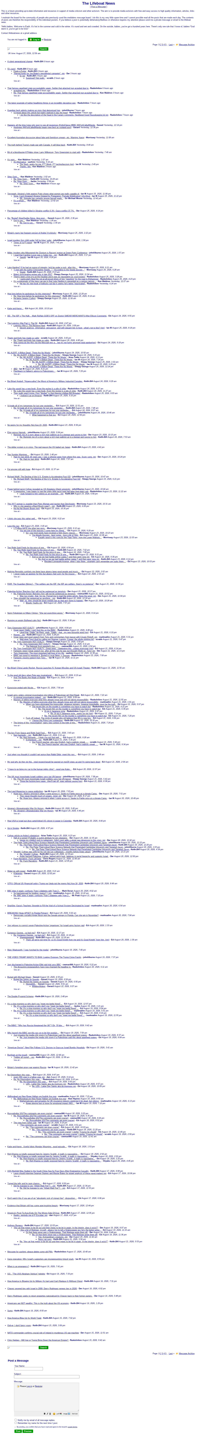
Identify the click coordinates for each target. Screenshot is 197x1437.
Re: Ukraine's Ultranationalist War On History (34, 811)
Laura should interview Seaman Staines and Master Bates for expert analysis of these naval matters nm (60, 1173)
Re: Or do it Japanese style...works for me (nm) (71, 713)
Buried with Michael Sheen (19, 977)
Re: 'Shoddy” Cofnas (29, 854)
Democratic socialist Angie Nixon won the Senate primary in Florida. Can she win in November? (56, 915)
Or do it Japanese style (54, 711)
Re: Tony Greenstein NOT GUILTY (29, 641)
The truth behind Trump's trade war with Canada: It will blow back (36, 145)
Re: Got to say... (27, 223)
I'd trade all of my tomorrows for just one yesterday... (30, 406)
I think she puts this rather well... (22, 518)
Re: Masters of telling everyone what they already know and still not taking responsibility (59, 702)
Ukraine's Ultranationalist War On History (25, 808)
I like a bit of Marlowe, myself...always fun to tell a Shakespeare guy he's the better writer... (60, 1230)
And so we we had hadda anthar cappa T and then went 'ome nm (61, 557)
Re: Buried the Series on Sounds (34, 982)
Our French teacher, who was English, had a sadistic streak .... (60, 742)
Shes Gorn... (13, 177)
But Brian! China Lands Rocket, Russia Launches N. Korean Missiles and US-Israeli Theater (48, 668)
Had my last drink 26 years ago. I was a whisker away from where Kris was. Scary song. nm (55, 457)
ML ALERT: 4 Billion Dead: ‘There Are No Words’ (29, 353)
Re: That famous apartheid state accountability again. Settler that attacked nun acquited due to (56, 93)
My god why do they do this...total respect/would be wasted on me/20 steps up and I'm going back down (53, 762)
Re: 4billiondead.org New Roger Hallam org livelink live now (40, 1099)
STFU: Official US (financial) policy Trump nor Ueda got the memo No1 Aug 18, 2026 (45, 883)
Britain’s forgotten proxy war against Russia (26, 1067)
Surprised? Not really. (35, 78)
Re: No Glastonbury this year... (27, 1079)
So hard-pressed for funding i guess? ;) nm (33, 893)
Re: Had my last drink (29, 459)
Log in (36, 39)
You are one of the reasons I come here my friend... (43, 530)
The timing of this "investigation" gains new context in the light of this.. (45, 723)
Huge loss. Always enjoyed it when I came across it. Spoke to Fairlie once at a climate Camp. (55, 794)
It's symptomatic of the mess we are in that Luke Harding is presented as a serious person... (55, 281)
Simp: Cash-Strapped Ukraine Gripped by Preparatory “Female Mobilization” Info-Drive (52, 196)
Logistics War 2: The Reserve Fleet (29, 325)
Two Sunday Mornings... (18, 454)
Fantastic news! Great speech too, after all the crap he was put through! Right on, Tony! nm (54, 651)
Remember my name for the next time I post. (37, 1423)
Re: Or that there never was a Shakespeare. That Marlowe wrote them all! (65, 1234)
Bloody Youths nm (34, 603)
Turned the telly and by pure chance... (24, 1183)
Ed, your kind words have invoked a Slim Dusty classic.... (52, 533)
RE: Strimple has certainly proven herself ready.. (41, 198)
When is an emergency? (18, 1266)
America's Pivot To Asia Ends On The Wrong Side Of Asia (33, 1213)
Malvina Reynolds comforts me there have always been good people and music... (43, 571)
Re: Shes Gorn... (21, 179)
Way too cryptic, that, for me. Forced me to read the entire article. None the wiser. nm (58, 596)
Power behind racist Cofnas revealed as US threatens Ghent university (38, 489)
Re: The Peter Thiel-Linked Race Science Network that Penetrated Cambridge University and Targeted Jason (68, 845)
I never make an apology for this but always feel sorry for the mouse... (45, 574)
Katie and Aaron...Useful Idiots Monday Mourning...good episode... (37, 1146)
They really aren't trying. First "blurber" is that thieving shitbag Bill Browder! (47, 393)
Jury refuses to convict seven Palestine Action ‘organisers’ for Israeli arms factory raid (45, 925)
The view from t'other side (25, 1123)
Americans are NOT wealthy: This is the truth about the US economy (38, 1303)
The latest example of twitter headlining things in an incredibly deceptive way (41, 103)
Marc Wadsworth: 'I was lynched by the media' (28, 950)
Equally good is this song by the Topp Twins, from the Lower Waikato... (70, 537)
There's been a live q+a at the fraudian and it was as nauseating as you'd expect (49, 277)
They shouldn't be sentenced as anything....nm (34, 598)
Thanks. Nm (25, 166)
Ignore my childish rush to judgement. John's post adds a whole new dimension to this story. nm (62, 840)
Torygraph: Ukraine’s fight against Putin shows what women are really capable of (43, 194)
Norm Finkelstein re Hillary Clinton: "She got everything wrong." (35, 613)
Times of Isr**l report (23, 242)
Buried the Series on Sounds (26, 979)
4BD (15, 369)
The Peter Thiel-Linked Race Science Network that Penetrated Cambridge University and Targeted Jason (60, 842)
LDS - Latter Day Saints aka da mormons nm (46, 1084)
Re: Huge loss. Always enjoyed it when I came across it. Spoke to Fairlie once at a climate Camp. (63, 798)
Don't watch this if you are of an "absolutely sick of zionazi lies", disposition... (42, 1198)
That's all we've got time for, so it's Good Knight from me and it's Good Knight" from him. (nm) (67, 940)
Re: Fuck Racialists (28, 861)
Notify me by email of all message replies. (36, 1420)
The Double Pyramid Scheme (20, 996)
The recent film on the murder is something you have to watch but (61, 706)
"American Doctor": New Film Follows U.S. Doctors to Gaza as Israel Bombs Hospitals (46, 1047)
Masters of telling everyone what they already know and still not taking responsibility (51, 700)
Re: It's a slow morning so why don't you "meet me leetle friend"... (43, 1006)
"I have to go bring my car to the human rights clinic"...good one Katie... (39, 769)
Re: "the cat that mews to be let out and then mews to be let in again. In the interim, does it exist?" (64, 1241)
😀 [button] (54, 1414)
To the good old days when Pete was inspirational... (30, 675)
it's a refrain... (20, 201)
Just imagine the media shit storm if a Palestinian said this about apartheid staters (50, 1035)
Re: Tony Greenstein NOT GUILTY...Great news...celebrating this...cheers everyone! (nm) (53, 648)
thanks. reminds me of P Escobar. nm (30, 1215)
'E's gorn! (11, 69)
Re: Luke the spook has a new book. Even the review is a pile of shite (45, 391)
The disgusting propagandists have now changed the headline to (42, 967)
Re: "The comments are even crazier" (42, 1127)
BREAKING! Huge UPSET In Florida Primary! (27, 913)
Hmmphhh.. (31, 984)
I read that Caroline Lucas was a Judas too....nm (35, 255)
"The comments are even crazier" (35, 1125)
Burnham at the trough (17, 1055)
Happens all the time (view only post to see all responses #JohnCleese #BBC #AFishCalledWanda (51, 125)
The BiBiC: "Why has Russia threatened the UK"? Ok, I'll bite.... (35, 1025)
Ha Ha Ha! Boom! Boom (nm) (27, 508)
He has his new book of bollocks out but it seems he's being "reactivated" (53, 283)
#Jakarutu (18, 873)
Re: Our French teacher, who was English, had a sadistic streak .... (68, 744)
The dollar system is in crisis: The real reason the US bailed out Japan (38, 447)
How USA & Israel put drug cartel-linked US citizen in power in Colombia (39, 821)
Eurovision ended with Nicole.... (21, 688)
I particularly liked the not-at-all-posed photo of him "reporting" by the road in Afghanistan (59, 279)
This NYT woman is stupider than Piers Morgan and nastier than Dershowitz (41, 504)
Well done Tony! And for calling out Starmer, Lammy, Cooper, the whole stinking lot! (57, 639)
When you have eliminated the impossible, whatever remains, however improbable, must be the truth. (71, 704)
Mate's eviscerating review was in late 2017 (33, 274)
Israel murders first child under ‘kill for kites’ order (29, 240)
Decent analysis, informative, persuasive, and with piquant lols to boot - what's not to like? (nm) (62, 328)
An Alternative (20, 162)
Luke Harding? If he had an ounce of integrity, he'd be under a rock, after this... (42, 267)
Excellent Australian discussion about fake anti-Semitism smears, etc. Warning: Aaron (45, 137)
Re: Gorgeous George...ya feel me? (29, 935)
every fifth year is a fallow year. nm (29, 1077)
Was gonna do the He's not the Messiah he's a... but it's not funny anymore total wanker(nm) (55, 342)
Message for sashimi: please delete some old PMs (30, 1252)
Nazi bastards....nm (22, 735)
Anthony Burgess (15, 1225)
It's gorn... (11, 160)
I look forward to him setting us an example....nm (41, 494)
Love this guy (13, 526)
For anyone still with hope (18, 469)
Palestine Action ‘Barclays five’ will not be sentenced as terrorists (36, 591)
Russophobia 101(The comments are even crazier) (29, 1113)
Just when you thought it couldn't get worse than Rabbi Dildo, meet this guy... (41, 754)
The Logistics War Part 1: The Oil (22, 323)
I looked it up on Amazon (31, 395)
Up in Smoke (13, 828)
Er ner (22, 76)
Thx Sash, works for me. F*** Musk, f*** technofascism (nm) (47, 164)
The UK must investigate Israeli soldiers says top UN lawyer (34, 776)
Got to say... (19, 220)
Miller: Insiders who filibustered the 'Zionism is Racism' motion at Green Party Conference (47, 253)
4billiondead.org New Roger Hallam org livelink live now (31, 1096)
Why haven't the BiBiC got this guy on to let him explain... (33, 1033)
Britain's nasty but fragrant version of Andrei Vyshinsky (31, 233)
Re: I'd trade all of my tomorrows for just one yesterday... (39, 408)
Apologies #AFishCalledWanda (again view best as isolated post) (42, 127)
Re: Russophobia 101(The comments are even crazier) (38, 1116)
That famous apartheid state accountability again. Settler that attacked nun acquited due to (48, 88)
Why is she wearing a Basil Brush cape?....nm (34, 506)
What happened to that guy (44, 415)
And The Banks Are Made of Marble (29, 677)
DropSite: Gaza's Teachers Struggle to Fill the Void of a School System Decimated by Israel (48, 905)
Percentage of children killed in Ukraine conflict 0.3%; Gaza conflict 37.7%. (41, 211)
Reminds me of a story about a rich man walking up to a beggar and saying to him (50, 435)
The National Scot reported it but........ (43, 646)
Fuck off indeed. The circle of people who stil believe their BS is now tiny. (58, 718)
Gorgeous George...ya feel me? (21, 933)
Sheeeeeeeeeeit (27, 937)
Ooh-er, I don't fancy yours (19, 1325)
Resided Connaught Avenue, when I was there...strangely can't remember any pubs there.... (85, 561)
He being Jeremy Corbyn (25, 298)
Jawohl (23, 257)
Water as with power (16, 871)
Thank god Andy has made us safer (23, 338)
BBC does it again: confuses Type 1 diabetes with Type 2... (33, 891)
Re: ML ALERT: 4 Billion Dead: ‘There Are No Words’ (37, 355)
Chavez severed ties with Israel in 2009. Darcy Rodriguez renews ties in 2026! (42, 1288)
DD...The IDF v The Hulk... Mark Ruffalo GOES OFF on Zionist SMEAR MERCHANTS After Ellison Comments (57, 316)
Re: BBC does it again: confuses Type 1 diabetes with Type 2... (42, 895)
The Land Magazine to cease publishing (25, 791)
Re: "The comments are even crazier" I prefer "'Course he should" (67, 1132)
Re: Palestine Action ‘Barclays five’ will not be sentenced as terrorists (45, 594)
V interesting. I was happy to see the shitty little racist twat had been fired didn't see (51, 491)
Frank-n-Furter (20, 71)
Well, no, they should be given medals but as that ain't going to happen (51, 600)
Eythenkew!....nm (34, 740)
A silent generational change (19, 61)
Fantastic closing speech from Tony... (30, 658)
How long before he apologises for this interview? (29, 294)
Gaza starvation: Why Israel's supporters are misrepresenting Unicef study (40, 1259)
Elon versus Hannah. (16, 432)
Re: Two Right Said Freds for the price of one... (35, 550)
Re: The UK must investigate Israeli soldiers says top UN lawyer (42, 779)
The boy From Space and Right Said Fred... (26, 733)
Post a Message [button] (98, 7)
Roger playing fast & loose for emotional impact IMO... (50, 1103)
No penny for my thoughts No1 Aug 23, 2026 (27, 425)
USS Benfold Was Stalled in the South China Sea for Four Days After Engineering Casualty (48, 1171)
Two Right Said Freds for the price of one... (26, 547)
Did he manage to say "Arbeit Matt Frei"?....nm (34, 1186)
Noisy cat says (45, 1239)
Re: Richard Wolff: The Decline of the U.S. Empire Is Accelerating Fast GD (47, 479)
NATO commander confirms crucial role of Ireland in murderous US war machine (43, 1333)
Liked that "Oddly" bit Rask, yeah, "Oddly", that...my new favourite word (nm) (54, 632)
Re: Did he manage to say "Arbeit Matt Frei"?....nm (42, 1188)
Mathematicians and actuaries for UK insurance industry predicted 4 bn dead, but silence (59, 1101)
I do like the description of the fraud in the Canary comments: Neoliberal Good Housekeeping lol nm (64, 115)
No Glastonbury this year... (19, 1075)
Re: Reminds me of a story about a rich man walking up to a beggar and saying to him (58, 437)
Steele (22, 272)
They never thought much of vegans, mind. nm (40, 796)
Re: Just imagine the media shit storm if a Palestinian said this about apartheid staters (58, 1037)
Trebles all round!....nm (24, 1057)
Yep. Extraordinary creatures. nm (53, 1237)
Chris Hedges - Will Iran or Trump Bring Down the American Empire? (38, 1340)
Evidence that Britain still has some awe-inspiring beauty (32, 1205)
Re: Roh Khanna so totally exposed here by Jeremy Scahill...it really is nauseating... (51, 1156)
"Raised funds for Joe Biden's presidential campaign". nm (39, 73)
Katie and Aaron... (15, 308)
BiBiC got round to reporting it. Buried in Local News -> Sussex (42, 655)
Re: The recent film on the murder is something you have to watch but (69, 709)
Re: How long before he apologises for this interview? (37, 296)
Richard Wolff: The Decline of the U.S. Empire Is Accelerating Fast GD (38, 477)
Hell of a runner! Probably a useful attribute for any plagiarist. (41, 838)
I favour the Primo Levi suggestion (47, 720)
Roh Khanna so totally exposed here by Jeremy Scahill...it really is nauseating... (43, 1154)
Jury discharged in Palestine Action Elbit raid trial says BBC (34, 964)
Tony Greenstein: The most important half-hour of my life (39, 653)
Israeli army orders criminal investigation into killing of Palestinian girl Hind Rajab (43, 695)
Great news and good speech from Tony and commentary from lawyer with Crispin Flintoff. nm (55, 637)
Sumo (10, 1311)
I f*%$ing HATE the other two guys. (29, 528)
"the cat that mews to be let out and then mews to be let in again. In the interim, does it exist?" (56, 1228)
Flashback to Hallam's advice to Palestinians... (34, 371)
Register (38, 1386)
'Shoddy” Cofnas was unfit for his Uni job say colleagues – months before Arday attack (52, 852)
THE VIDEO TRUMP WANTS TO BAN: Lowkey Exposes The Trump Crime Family (44, 957)
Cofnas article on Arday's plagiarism (23, 835)
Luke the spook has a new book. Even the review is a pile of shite (36, 389)
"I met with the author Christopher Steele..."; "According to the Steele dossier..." (49, 270)
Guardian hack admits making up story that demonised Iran (33, 110)
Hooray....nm (19, 635)
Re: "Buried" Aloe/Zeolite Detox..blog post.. (26, 218)
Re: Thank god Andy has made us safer (31, 340)
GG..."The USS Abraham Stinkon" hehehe (26, 1274)
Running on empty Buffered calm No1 (24, 620)
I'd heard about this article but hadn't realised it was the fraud (41, 113)
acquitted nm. (20, 90)
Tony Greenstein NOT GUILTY (20, 628)
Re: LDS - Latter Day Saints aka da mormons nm (54, 1086)
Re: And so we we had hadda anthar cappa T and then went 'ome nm (68, 559)
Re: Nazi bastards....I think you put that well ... (40, 737)
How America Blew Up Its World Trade (24, 1318)
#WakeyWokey (38, 986)
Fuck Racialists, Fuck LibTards (27, 859)
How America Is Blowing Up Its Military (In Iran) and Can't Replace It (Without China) (44, 1281)
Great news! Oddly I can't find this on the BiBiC (35, 630)
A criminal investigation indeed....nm (30, 697)
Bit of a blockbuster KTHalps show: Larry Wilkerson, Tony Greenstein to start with (43, 152)
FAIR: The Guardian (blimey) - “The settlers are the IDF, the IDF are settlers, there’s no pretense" (50, 584)
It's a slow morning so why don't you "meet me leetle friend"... (34, 1004)
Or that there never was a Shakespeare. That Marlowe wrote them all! (57, 1232)
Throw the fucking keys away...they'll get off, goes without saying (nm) (51, 781)
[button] (44, 1414)
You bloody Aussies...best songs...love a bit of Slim (55, 535)
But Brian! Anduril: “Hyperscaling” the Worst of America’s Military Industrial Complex (45, 381)
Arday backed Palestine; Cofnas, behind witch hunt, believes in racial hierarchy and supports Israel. (64, 856)
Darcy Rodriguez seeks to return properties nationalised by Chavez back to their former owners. (49, 1296)
